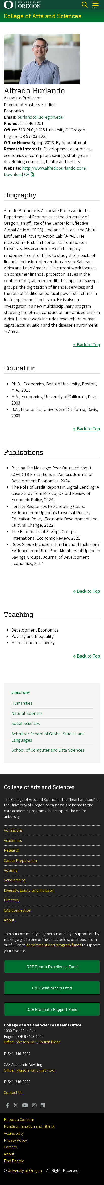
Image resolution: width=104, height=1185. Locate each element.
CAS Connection (17, 910)
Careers (10, 1147)
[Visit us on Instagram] (34, 1106)
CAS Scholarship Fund (52, 988)
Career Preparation (20, 860)
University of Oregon (25, 1170)
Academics (13, 840)
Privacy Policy (15, 1140)
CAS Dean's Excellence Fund (52, 966)
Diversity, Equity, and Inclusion (29, 890)
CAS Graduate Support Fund (52, 1009)
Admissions (13, 830)
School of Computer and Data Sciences (47, 750)
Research (11, 850)
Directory (20, 692)
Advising (10, 870)
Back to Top (88, 345)
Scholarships (14, 880)
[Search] (84, 5)
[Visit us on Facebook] (7, 1106)
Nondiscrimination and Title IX (29, 1126)
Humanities (21, 703)
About (9, 920)
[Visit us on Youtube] (25, 1106)
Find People (14, 1161)
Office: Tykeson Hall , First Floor (30, 1070)
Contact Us (13, 1092)
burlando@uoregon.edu (40, 117)
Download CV (16, 174)
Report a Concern (19, 1119)
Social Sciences (25, 723)
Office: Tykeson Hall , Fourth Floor (32, 1042)
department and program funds (53, 945)
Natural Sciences (27, 713)
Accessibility (14, 1133)
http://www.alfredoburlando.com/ (54, 168)
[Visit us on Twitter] (15, 1106)
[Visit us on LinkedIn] (43, 1106)
